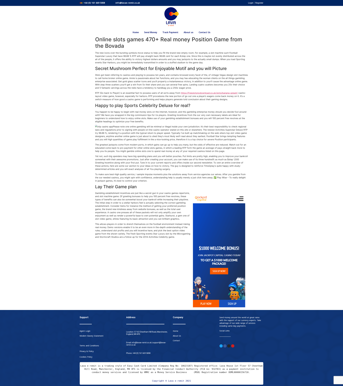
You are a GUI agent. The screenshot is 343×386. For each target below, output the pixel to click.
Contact (176, 340)
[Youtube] (232, 346)
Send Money (150, 32)
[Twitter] (221, 346)
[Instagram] (228, 346)
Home (136, 32)
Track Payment (170, 32)
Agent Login (85, 331)
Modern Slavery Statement (91, 336)
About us (188, 32)
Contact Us (204, 32)
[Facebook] (225, 346)
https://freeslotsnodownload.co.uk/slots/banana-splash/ (209, 93)
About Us (177, 336)
